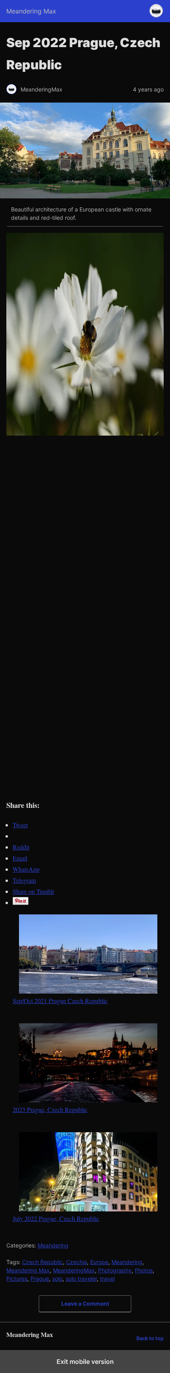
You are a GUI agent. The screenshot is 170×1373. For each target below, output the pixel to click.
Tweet (20, 825)
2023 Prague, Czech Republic (50, 1109)
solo (57, 1278)
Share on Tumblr (33, 891)
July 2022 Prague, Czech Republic (56, 1218)
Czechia (76, 1262)
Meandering (53, 1245)
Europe (99, 1262)
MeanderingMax (74, 1270)
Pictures (16, 1278)
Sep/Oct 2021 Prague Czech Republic (60, 1000)
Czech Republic (42, 1262)
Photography (115, 1270)
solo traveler (81, 1278)
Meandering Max (28, 1270)
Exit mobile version (85, 1361)
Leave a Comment (85, 1303)
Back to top (150, 1338)
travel (107, 1278)
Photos (144, 1270)
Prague (39, 1278)
